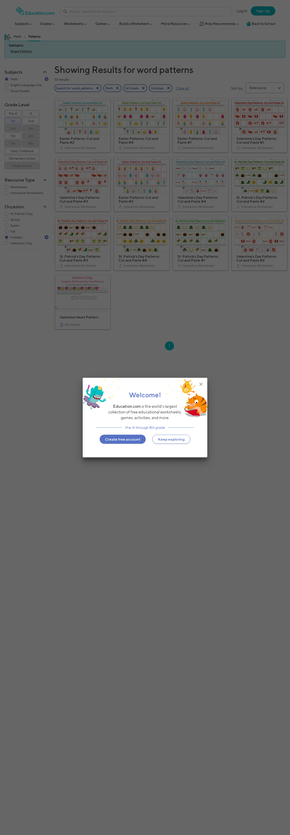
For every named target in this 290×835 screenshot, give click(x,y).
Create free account (122, 439)
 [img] (201, 384)
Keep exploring (171, 439)
